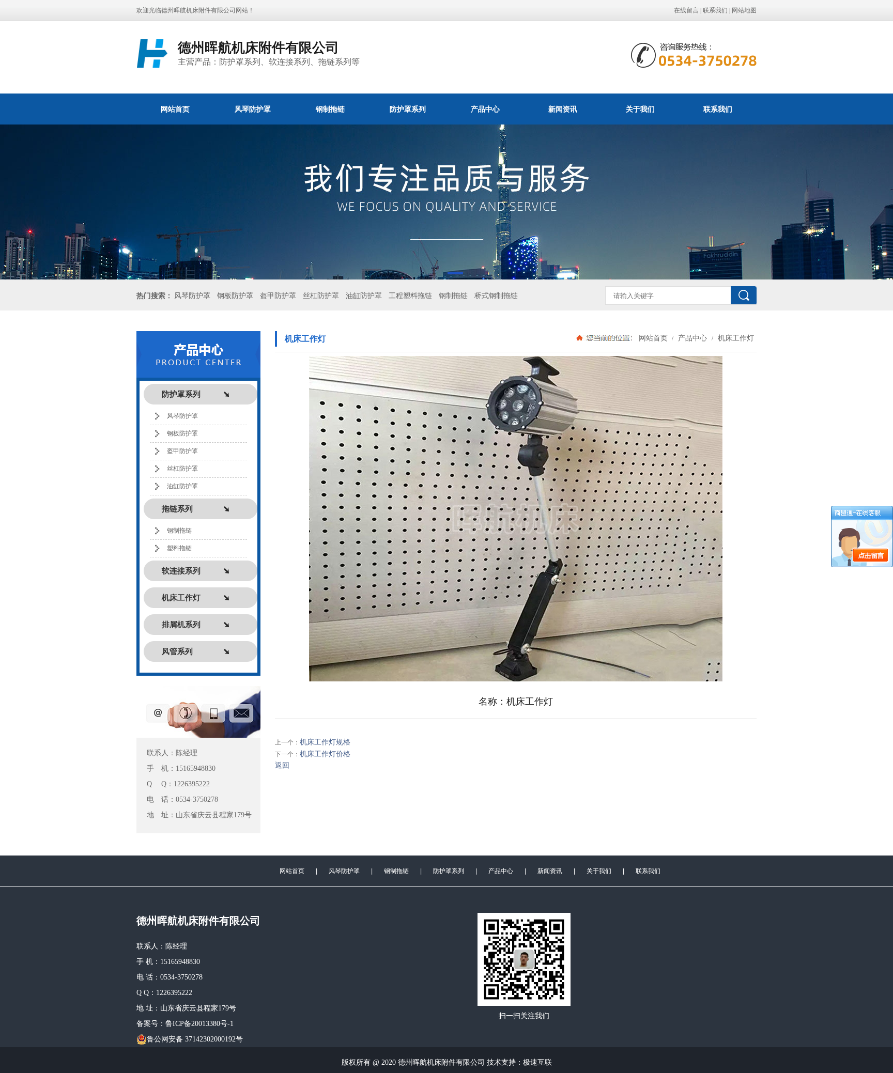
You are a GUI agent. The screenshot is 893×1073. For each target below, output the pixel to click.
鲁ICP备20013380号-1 (199, 1024)
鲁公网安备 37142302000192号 (195, 1039)
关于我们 (640, 109)
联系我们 (715, 10)
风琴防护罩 (253, 109)
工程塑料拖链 (410, 296)
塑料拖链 (179, 548)
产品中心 (485, 109)
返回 (282, 765)
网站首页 (175, 109)
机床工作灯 (735, 338)
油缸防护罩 (364, 296)
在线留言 (686, 10)
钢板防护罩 (235, 296)
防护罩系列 (408, 109)
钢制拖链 (330, 109)
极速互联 (537, 1062)
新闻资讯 (562, 109)
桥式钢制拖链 (496, 296)
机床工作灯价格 (325, 754)
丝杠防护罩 (321, 296)
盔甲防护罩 (278, 296)
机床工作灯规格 (325, 742)
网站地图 (744, 10)
